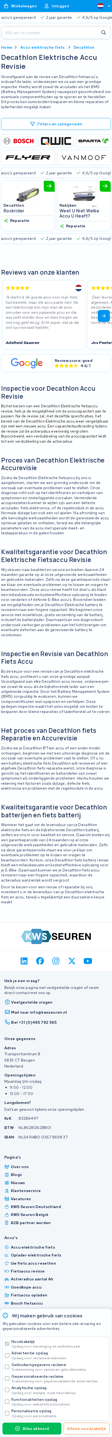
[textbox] (100, 6)
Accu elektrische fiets (42, 47)
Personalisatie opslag (34, 1413)
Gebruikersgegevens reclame (49, 1367)
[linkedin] (24, 961)
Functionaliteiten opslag (41, 1402)
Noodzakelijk (46, 1344)
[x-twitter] (72, 961)
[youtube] (88, 961)
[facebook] (40, 961)
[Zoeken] (104, 33)
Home (6, 47)
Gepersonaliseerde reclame (55, 1378)
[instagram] (56, 961)
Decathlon (84, 47)
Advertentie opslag (39, 1355)
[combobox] (101, 6)
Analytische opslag (44, 1390)
